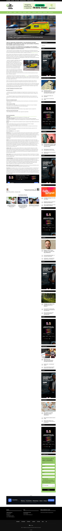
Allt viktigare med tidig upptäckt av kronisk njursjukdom (48, 413)
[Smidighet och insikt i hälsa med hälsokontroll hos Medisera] (48, 298)
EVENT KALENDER (50, 12)
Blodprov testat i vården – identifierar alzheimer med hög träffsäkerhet (49, 251)
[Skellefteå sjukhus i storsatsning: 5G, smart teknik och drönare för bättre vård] (48, 85)
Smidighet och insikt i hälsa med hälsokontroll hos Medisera (49, 305)
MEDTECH (10, 12)
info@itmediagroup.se (11, 516)
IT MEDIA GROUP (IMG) (30, 0)
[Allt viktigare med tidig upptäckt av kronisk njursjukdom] (48, 407)
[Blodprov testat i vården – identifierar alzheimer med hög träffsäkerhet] (48, 244)
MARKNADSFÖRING (23, 0)
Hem (8, 35)
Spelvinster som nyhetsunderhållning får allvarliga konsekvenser (48, 360)
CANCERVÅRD (24, 12)
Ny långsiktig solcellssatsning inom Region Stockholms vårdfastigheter (34, 205)
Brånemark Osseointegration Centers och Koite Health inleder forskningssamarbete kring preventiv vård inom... (22, 206)
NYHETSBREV (8, 0)
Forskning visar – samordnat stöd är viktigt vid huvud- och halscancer (49, 259)
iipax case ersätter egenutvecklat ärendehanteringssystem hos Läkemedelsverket (48, 313)
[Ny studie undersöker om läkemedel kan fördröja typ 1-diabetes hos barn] (11, 200)
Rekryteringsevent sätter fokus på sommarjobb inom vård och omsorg (49, 150)
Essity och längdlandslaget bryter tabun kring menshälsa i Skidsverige (49, 205)
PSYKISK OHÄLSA (40, 12)
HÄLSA (11, 35)
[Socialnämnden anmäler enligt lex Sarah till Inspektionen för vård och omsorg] (48, 138)
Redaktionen (13, 38)
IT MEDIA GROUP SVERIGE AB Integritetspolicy (46, 512)
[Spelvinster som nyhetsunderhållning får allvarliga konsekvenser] (48, 353)
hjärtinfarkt (26, 75)
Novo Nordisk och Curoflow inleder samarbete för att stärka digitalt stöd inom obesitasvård (49, 310)
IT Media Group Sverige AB (37, 527)
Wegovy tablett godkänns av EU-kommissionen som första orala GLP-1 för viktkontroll (49, 421)
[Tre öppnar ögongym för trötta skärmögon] (48, 192)
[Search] (55, 12)
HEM (7, 12)
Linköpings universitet (35, 52)
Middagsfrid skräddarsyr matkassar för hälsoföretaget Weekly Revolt (49, 202)
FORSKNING (29, 12)
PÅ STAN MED (20, 12)
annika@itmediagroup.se (29, 514)
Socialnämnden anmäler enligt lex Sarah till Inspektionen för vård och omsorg (50, 145)
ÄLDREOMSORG (45, 12)
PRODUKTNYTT (34, 12)
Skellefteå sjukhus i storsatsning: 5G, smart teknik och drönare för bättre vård (49, 91)
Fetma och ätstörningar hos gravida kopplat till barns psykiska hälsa (49, 367)
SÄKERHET (15, 12)
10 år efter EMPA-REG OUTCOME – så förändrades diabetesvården (49, 256)
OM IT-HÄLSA (17, 0)
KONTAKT (12, 0)
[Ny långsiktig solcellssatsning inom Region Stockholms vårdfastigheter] (34, 200)
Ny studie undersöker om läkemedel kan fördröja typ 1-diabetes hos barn (11, 206)
